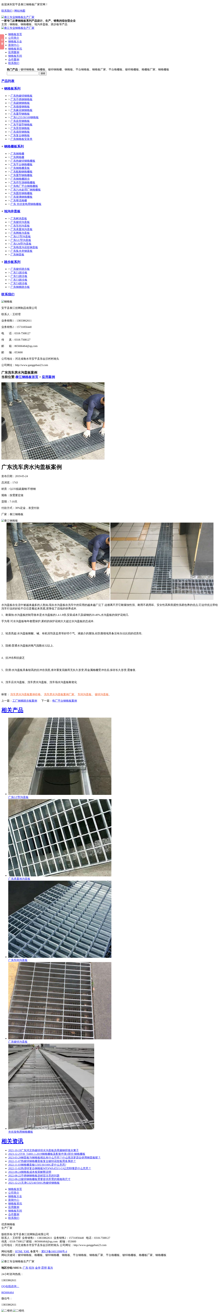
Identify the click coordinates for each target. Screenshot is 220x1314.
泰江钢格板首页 (26, 377)
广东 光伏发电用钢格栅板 (25, 204)
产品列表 (7, 81)
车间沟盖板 (84, 694)
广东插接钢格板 (20, 106)
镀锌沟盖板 (102, 694)
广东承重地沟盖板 (21, 229)
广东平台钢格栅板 (21, 164)
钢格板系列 (12, 88)
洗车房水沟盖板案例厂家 (59, 694)
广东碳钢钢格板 (20, 102)
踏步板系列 (12, 262)
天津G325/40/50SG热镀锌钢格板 (34, 1182)
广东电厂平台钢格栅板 (24, 186)
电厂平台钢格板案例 (64, 700)
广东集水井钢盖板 (21, 250)
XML (27, 1251)
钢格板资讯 (15, 48)
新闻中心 (13, 45)
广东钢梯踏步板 (20, 286)
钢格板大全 (15, 41)
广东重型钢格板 (20, 113)
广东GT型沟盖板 (20, 236)
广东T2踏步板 (18, 276)
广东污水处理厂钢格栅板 (25, 189)
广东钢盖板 (17, 254)
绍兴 (31, 1267)
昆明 (44, 1267)
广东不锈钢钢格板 (21, 99)
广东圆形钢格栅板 (21, 193)
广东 (25, 1267)
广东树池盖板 (18, 218)
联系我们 (6, 10)
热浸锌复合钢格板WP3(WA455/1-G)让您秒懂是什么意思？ (49, 1168)
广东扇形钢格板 (20, 131)
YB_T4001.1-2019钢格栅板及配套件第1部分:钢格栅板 (46, 1153)
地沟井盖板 (12, 211)
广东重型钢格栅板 (21, 175)
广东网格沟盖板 (20, 232)
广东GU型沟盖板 (20, 240)
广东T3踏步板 (18, 279)
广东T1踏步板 (18, 272)
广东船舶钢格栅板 (21, 171)
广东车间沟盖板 (20, 225)
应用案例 (13, 52)
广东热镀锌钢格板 (21, 95)
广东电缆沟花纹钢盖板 (24, 247)
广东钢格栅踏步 (20, 178)
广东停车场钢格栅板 (22, 182)
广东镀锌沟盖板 (20, 222)
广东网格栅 (17, 157)
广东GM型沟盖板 (20, 243)
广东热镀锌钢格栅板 (22, 160)
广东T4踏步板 (18, 283)
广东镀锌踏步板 (20, 268)
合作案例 (13, 59)
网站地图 (19, 10)
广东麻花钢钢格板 (21, 110)
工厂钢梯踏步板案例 (24, 700)
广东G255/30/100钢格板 (24, 117)
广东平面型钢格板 (21, 124)
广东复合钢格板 (20, 135)
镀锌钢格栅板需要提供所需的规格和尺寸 (39, 1179)
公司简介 (13, 37)
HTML (19, 1251)
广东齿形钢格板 (20, 120)
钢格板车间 (15, 55)
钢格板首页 (15, 34)
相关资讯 (12, 1141)
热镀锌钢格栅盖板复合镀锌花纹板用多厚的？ (42, 1161)
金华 (38, 1267)
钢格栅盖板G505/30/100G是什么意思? (37, 1164)
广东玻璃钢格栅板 (21, 196)
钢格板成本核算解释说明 (29, 1171)
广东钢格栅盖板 (20, 168)
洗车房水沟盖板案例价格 (25, 694)
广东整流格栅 (18, 200)
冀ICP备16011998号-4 (54, 1251)
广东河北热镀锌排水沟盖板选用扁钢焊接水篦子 (43, 1150)
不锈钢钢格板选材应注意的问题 (33, 1175)
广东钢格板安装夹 (21, 139)
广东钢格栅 (17, 153)
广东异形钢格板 (20, 128)
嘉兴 (50, 1267)
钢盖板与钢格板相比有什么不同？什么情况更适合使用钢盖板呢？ (54, 1157)
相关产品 (12, 710)
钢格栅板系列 (14, 146)
